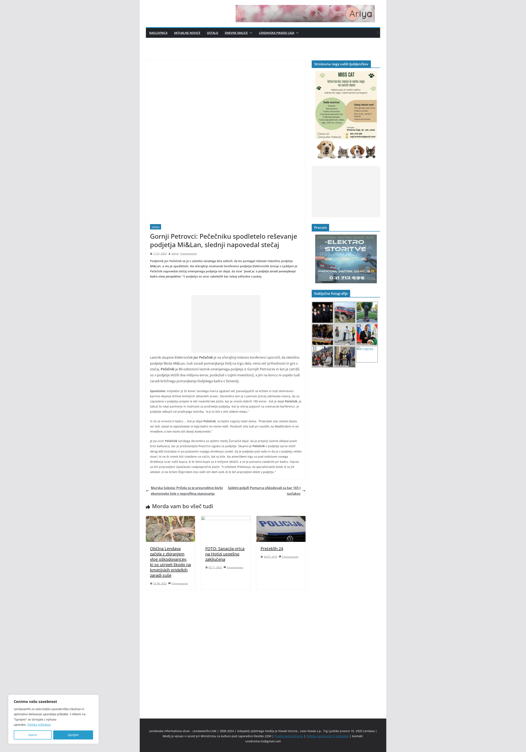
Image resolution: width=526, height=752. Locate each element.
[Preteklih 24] (281, 519)
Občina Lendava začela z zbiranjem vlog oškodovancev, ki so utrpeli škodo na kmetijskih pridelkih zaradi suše (170, 562)
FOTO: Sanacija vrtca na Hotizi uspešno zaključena (225, 554)
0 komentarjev (188, 253)
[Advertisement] (225, 324)
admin (175, 253)
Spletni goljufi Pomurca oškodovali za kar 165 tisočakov (264, 491)
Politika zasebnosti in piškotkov (327, 736)
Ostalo (212, 33)
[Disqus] (226, 647)
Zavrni (32, 735)
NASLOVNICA (158, 33)
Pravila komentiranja (289, 736)
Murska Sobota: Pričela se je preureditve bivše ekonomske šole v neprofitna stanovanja (187, 491)
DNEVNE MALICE (236, 33)
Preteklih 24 (272, 548)
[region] (53, 719)
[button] (250, 33)
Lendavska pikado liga (276, 33)
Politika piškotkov (39, 725)
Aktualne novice (187, 33)
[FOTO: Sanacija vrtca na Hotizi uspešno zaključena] (225, 519)
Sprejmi (73, 735)
